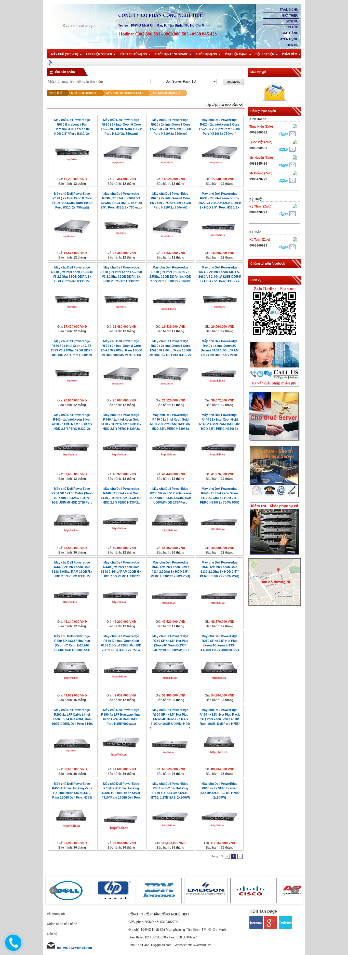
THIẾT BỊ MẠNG (206, 54)
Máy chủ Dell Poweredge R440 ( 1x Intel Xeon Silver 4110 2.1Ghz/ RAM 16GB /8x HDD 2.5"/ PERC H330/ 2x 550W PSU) (72, 424)
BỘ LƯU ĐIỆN (265, 54)
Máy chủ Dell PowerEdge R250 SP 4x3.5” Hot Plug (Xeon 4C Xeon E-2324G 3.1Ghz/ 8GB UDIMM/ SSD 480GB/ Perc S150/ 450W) (72, 645)
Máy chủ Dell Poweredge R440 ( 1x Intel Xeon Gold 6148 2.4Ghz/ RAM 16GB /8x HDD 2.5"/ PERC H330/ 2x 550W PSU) (219, 424)
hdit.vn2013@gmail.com (74, 948)
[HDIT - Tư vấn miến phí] (274, 387)
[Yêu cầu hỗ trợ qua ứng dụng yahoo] (295, 127)
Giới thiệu (290, 15)
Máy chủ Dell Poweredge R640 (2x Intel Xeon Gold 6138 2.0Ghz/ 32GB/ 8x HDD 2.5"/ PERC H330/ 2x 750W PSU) (121, 645)
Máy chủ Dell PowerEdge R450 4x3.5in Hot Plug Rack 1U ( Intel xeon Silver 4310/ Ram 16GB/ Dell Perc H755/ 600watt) (219, 719)
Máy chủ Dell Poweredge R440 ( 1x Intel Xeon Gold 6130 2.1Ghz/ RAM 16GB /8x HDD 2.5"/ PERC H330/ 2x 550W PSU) (121, 424)
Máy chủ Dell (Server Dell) (124, 93)
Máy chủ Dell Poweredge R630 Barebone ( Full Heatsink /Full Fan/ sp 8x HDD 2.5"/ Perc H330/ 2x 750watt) (72, 129)
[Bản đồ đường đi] (274, 604)
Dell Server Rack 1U (166, 93)
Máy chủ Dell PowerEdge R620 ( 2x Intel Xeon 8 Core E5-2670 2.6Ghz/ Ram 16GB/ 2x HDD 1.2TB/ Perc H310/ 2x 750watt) (170, 350)
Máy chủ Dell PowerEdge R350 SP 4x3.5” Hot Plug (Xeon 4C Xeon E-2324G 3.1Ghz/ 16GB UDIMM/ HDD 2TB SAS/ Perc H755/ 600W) (170, 719)
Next (295, 890)
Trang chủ (289, 9)
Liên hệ (292, 45)
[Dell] (68, 890)
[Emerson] (206, 890)
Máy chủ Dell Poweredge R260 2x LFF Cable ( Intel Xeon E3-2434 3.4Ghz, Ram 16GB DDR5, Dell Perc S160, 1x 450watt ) (72, 719)
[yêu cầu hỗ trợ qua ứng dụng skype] (283, 135)
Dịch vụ (292, 21)
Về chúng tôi (56, 914)
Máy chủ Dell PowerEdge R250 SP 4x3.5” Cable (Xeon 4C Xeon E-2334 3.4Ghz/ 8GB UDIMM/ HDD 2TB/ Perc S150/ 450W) (170, 498)
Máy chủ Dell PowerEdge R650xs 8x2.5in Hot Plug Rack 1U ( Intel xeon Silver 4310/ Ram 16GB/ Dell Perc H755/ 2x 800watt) (121, 793)
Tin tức (292, 27)
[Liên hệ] (12, 947)
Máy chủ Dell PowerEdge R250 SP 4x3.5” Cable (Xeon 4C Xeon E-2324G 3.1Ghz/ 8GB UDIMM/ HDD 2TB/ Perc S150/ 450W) (71, 498)
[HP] (114, 890)
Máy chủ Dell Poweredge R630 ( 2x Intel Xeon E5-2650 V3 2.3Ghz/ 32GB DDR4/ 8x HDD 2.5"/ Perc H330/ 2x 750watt (121, 277)
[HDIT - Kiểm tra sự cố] (274, 555)
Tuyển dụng (288, 39)
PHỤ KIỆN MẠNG (236, 54)
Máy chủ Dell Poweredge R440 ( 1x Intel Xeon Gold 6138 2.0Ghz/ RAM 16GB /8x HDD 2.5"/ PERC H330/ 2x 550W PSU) (170, 424)
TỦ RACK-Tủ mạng (133, 54)
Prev (53, 890)
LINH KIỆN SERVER (99, 54)
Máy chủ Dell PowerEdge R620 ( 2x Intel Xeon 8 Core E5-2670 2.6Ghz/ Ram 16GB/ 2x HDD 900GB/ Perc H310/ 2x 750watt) (121, 350)
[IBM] (160, 890)
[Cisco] (252, 890)
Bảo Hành (290, 33)
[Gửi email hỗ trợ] (292, 134)
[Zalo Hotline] (274, 337)
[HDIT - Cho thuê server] (274, 441)
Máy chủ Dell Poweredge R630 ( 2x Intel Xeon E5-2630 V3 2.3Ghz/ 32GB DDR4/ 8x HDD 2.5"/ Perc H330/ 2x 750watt (72, 277)
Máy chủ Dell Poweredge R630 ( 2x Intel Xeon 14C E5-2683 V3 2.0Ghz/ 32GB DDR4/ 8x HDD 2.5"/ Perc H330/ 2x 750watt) (72, 350)
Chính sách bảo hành (62, 924)
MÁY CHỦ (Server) (64, 54)
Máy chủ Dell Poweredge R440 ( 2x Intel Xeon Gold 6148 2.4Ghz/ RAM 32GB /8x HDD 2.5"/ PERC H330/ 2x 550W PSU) (121, 572)
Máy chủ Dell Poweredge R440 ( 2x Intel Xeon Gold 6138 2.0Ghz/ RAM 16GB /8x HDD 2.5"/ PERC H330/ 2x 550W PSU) (72, 572)
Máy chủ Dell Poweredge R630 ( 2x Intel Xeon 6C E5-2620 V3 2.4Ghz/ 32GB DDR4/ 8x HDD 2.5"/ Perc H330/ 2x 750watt (219, 203)
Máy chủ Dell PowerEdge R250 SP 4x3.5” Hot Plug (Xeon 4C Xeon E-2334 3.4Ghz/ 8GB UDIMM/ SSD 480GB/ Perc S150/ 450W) (170, 645)
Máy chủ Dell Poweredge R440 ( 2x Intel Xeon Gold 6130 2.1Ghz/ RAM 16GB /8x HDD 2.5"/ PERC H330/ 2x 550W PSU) (121, 498)
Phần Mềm (289, 54)
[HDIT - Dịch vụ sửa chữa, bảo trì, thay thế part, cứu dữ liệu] (274, 498)
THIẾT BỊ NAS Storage (171, 54)
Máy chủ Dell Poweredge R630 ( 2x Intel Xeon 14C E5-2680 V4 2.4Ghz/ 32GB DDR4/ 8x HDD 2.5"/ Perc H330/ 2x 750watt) (219, 277)
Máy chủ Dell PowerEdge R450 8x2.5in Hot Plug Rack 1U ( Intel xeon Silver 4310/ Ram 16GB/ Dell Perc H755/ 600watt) (72, 793)
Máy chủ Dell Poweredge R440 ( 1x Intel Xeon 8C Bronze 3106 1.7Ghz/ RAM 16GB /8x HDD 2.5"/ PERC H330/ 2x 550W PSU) (219, 350)
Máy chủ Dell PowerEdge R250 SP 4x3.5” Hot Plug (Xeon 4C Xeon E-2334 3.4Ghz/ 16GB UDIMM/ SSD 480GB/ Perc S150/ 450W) (219, 645)
